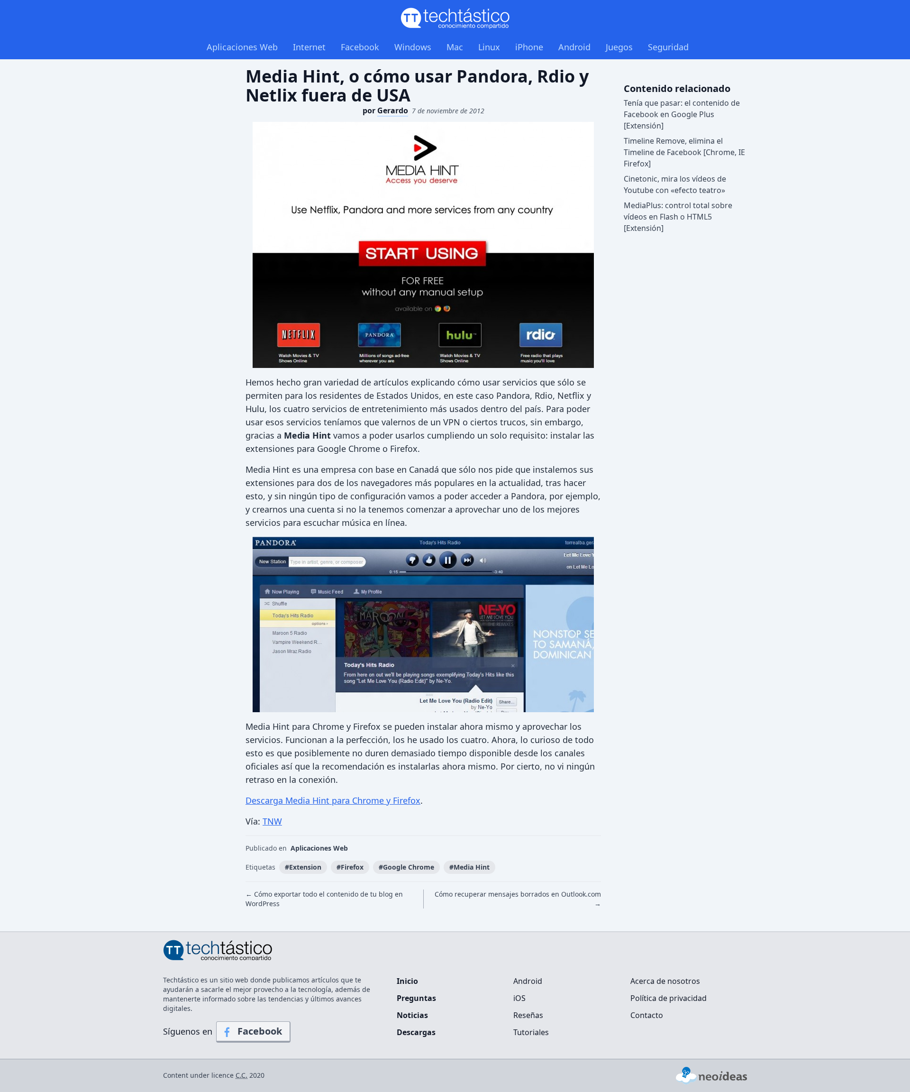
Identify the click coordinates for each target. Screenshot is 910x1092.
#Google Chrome (406, 867)
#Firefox (350, 867)
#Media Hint (469, 867)
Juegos (619, 47)
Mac (454, 47)
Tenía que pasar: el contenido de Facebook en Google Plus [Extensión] (682, 114)
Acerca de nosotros (665, 981)
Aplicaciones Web (242, 47)
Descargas (416, 1032)
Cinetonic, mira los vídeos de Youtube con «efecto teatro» (675, 184)
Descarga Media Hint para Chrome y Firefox (333, 800)
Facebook (360, 47)
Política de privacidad (668, 998)
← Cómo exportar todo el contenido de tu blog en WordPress (324, 899)
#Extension (303, 867)
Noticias (412, 1015)
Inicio (407, 981)
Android (574, 47)
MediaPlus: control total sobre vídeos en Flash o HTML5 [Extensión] (678, 216)
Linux (489, 47)
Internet (309, 47)
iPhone (529, 47)
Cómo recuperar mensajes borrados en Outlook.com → (518, 899)
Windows (412, 47)
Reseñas (528, 1015)
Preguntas (416, 998)
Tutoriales (531, 1032)
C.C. (241, 1075)
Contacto (646, 1015)
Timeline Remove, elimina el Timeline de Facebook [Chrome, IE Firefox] (684, 152)
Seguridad (668, 47)
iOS (519, 998)
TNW (272, 821)
